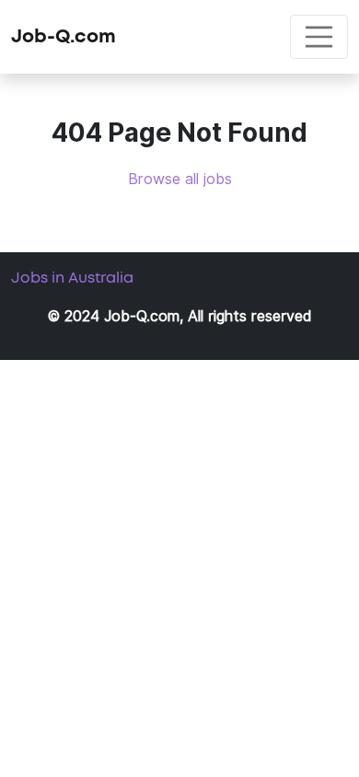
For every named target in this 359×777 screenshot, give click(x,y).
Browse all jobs (180, 179)
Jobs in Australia (72, 278)
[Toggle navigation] (319, 37)
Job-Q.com (63, 37)
